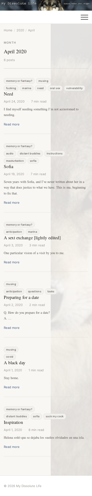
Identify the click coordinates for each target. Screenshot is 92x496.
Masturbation (15, 160)
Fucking (11, 88)
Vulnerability (74, 88)
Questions (34, 291)
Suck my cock (55, 416)
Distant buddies (30, 153)
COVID (9, 356)
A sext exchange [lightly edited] (32, 237)
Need (40, 88)
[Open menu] (84, 17)
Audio (10, 153)
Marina (26, 88)
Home (8, 30)
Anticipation (14, 231)
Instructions (55, 153)
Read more (12, 124)
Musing (43, 81)
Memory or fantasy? (19, 81)
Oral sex (55, 88)
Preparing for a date (21, 297)
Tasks (50, 291)
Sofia (33, 160)
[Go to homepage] (46, 5)
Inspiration (13, 422)
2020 (20, 30)
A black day (14, 362)
